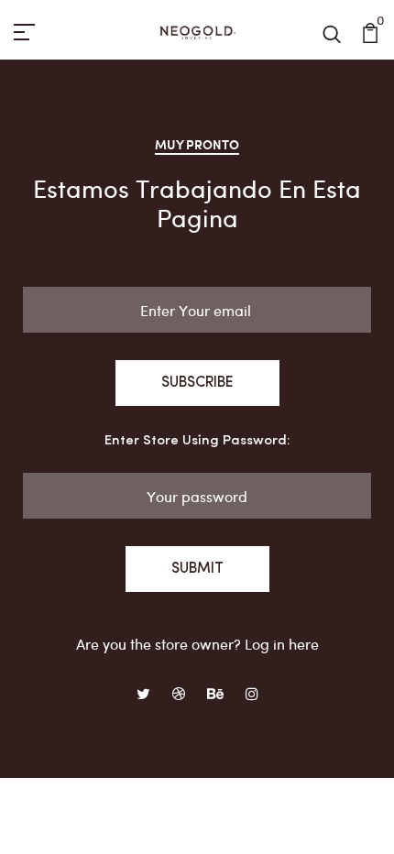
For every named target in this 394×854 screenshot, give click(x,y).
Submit (197, 569)
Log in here (282, 643)
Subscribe (197, 383)
